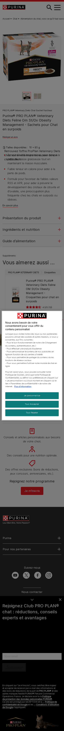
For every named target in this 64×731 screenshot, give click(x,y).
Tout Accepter (32, 404)
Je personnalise (32, 395)
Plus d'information (22, 386)
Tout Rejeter (32, 412)
